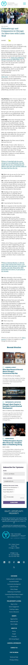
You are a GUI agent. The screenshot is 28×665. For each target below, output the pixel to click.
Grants (14, 616)
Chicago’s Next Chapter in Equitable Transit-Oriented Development (12, 406)
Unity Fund (4, 77)
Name (5, 470)
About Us (14, 628)
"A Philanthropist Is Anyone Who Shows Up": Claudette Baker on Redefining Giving (12, 443)
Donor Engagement (14, 606)
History (14, 631)
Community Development (14, 584)
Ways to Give (14, 604)
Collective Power (14, 586)
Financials (14, 636)
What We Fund (14, 621)
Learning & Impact (10, 367)
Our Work (14, 576)
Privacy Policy (14, 660)
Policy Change (14, 589)
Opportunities (14, 619)
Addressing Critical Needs (14, 592)
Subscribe (14, 502)
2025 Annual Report (14, 639)
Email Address (7, 478)
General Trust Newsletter (10, 487)
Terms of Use (14, 657)
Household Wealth (14, 581)
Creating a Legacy (14, 609)
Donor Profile (9, 438)
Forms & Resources (14, 612)
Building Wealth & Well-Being (14, 579)
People (14, 634)
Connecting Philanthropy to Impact (14, 594)
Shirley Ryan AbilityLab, (17, 57)
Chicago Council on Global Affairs (10, 59)
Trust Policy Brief (8, 492)
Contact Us (14, 647)
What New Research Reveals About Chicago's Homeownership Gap (13, 371)
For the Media (14, 652)
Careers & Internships (14, 643)
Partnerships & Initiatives (13, 402)
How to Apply (14, 624)
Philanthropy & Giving (14, 601)
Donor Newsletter (8, 489)
